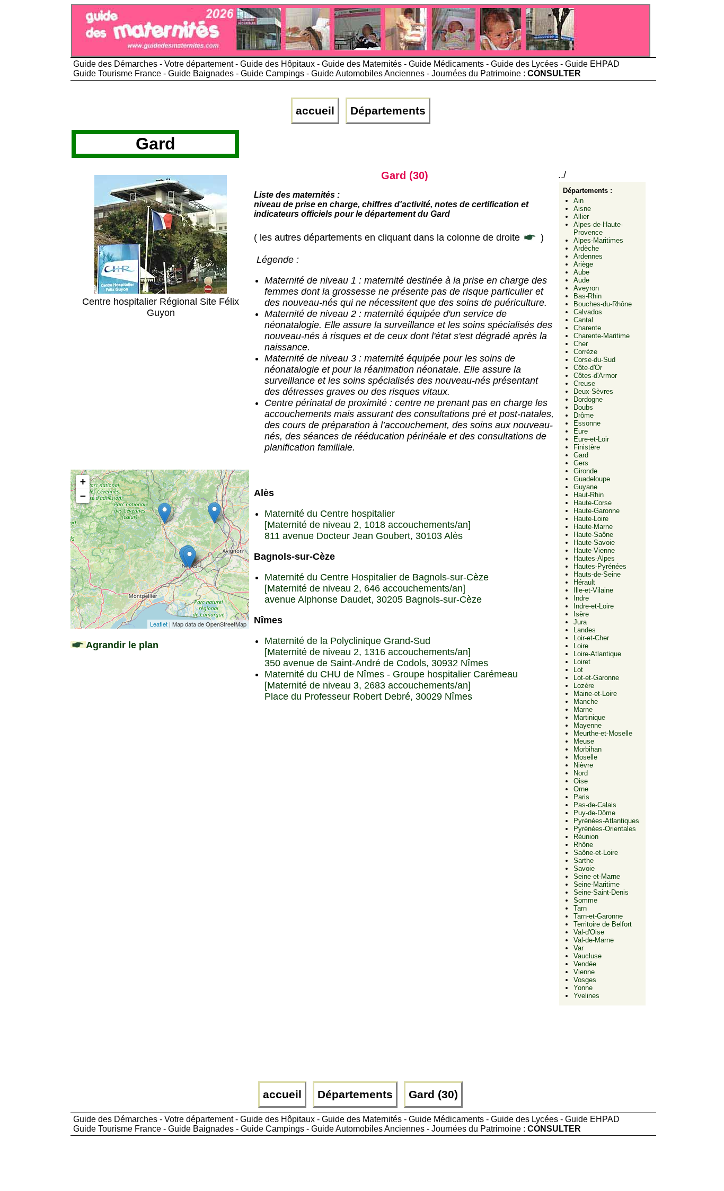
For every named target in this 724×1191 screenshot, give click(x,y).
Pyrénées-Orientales (604, 829)
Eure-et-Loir (591, 439)
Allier (581, 216)
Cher (580, 344)
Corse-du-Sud (594, 360)
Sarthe (583, 860)
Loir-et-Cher (591, 638)
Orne (580, 789)
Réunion (585, 837)
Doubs (583, 407)
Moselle (585, 757)
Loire (580, 646)
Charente (587, 328)
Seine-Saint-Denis (601, 892)
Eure (580, 431)
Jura (580, 622)
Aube (581, 272)
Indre (581, 598)
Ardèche (586, 248)
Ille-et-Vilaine (593, 590)
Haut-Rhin (588, 495)
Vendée (584, 964)
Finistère (586, 447)
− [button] (83, 495)
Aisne (582, 209)
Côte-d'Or (587, 368)
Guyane (585, 487)
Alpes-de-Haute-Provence (598, 228)
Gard (580, 455)
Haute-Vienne (594, 550)
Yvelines (586, 996)
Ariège (583, 264)
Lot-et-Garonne (596, 678)
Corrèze (585, 352)
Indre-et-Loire (593, 606)
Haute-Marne (593, 527)
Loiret (581, 662)
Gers (580, 463)
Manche (585, 701)
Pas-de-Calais (594, 805)
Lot (578, 670)
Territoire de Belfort (602, 924)
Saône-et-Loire (595, 853)
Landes (584, 630)
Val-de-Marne (593, 940)
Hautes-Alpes (594, 558)
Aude (581, 280)
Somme (585, 900)
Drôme (583, 415)
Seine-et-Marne (596, 876)
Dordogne (588, 399)
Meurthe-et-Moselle (602, 733)
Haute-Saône (593, 535)
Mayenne (587, 725)
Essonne (587, 423)
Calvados (587, 312)
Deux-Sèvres (593, 391)
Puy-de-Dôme (594, 813)
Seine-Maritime (596, 884)
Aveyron (586, 288)
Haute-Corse (592, 503)
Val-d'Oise (588, 932)
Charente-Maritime (601, 336)
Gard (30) (433, 1094)
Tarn (580, 908)
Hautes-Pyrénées (599, 566)
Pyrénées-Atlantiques (606, 821)
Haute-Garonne (596, 511)
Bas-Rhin (587, 296)
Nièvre (583, 765)
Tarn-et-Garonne (598, 916)
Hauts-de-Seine (597, 574)
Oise (580, 781)
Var (578, 948)
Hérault (584, 582)
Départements (388, 110)
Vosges (584, 980)
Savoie (584, 868)
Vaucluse (587, 956)
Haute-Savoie (594, 542)
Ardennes (588, 256)
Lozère (583, 686)
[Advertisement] (160, 393)
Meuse (583, 741)
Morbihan (587, 749)
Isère (581, 614)
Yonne (583, 988)
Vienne (584, 972)
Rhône (583, 845)
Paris (581, 797)
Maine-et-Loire (595, 694)
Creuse (584, 383)
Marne (583, 709)
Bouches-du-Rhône (602, 304)
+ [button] (83, 481)
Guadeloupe (591, 479)
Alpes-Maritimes (598, 240)
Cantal (583, 320)
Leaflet (158, 624)
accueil (315, 110)
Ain (578, 201)
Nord (580, 773)
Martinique (589, 717)
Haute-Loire (590, 519)
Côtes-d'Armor (595, 376)
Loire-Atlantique (597, 654)
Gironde (585, 471)
